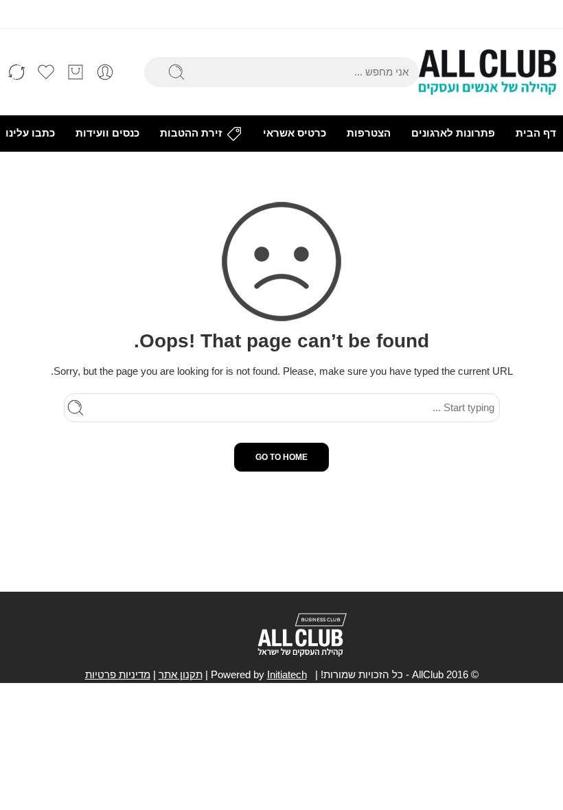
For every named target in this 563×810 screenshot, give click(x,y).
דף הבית (536, 133)
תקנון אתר (181, 674)
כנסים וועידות (107, 133)
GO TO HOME (281, 457)
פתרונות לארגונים (453, 133)
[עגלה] (75, 72)
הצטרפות (369, 133)
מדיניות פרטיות (117, 674)
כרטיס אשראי (294, 133)
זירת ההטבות (191, 133)
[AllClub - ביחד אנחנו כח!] (487, 72)
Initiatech (287, 674)
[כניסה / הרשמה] (105, 72)
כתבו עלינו (30, 133)
